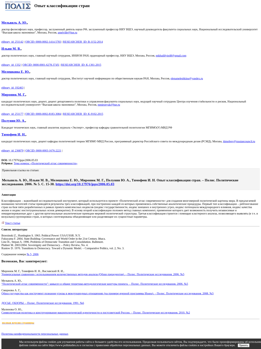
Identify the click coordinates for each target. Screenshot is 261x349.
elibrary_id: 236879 (12, 150)
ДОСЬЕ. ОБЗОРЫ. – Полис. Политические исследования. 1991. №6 (42, 303)
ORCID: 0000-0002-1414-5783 (43, 41)
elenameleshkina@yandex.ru (187, 78)
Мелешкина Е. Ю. (15, 72)
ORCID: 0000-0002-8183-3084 (43, 113)
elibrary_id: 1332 (11, 64)
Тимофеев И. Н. (13, 134)
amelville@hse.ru (67, 32)
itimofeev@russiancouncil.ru (239, 141)
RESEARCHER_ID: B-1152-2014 (83, 41)
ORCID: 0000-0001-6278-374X (41, 64)
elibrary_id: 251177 (12, 113)
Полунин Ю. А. (13, 120)
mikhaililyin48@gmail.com (171, 55)
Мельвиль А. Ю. (14, 22)
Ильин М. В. (11, 49)
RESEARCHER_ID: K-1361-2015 (81, 64)
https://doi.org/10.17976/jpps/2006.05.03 (85, 184)
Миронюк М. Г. (13, 94)
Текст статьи (12, 223)
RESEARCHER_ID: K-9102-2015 (83, 113)
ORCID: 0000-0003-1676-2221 (43, 150)
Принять (243, 345)
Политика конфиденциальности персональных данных (34, 333)
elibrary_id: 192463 (12, 87)
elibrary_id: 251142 (12, 41)
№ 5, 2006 (33, 254)
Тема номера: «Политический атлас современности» (45, 163)
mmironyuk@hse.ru (109, 104)
